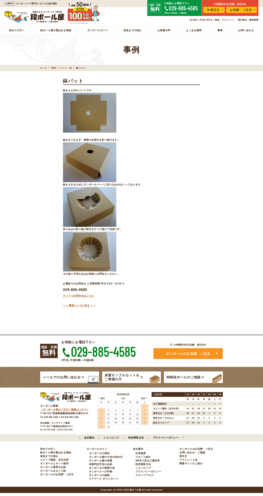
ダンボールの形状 (99, 453)
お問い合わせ (246, 30)
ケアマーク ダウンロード (103, 478)
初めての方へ (17, 30)
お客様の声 (164, 30)
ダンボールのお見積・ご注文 (188, 353)
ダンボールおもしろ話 (53, 470)
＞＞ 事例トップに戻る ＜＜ (79, 305)
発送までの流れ (133, 30)
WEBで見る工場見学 (147, 460)
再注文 (215, 10)
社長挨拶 (140, 453)
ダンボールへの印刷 (100, 471)
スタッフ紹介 (143, 457)
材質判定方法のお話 (100, 464)
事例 (220, 30)
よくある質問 (194, 30)
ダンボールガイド (97, 30)
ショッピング (111, 437)
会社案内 (89, 437)
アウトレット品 (188, 459)
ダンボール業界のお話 (53, 467)
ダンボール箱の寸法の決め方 (106, 457)
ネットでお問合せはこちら (78, 295)
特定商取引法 (136, 437)
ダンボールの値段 (99, 475)
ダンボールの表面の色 (102, 468)
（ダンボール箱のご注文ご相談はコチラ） (64, 409)
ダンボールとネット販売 (54, 463)
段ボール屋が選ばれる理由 (55, 30)
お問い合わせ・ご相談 (192, 452)
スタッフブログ (144, 475)
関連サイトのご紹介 (191, 463)
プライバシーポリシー (166, 437)
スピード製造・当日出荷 (54, 459)
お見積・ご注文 (241, 10)
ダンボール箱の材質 (100, 460)
